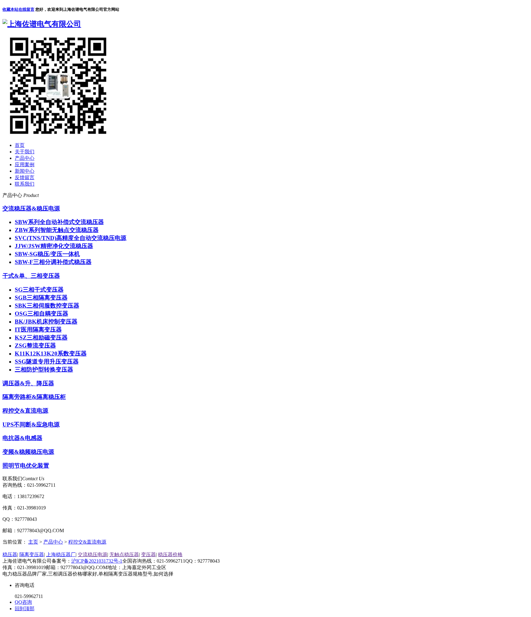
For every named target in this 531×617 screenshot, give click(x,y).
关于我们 (24, 151)
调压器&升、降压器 (28, 383)
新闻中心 (24, 171)
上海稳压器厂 (61, 554)
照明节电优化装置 (25, 465)
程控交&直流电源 (25, 410)
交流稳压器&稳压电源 (31, 208)
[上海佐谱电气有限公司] (41, 24)
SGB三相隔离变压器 (41, 297)
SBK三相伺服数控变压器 (47, 305)
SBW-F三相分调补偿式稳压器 (53, 262)
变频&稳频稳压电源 (28, 452)
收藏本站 (10, 9)
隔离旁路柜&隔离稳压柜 (34, 397)
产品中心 (24, 158)
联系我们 (24, 184)
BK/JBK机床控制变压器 (46, 321)
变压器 (148, 554)
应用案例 (24, 164)
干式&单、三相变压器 (31, 276)
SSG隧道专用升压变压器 (47, 361)
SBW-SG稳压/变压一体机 (47, 254)
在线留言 (26, 9)
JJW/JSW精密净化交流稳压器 (54, 246)
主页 (33, 541)
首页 (20, 145)
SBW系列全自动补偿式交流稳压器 (59, 222)
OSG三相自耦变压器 (41, 313)
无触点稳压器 (124, 554)
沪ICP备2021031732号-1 (96, 561)
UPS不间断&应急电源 (31, 424)
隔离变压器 (31, 554)
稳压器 (9, 554)
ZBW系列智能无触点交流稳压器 (57, 230)
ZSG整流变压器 (35, 345)
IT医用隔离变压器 (38, 329)
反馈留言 (24, 177)
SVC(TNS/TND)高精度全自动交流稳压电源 (70, 238)
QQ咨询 (23, 602)
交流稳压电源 (92, 554)
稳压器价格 (170, 554)
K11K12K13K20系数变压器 (51, 353)
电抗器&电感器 (22, 438)
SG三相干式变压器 (39, 289)
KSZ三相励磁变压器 (41, 337)
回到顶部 (24, 608)
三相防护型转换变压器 (44, 369)
